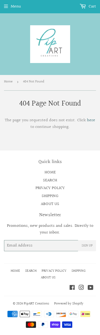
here (91, 120)
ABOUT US (50, 204)
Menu (16, 6)
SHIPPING (50, 196)
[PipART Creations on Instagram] (81, 288)
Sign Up (87, 245)
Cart (91, 6)
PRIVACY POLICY (50, 188)
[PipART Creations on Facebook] (72, 288)
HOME (50, 172)
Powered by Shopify (68, 303)
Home (8, 81)
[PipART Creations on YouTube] (90, 288)
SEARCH (50, 180)
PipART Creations (36, 303)
